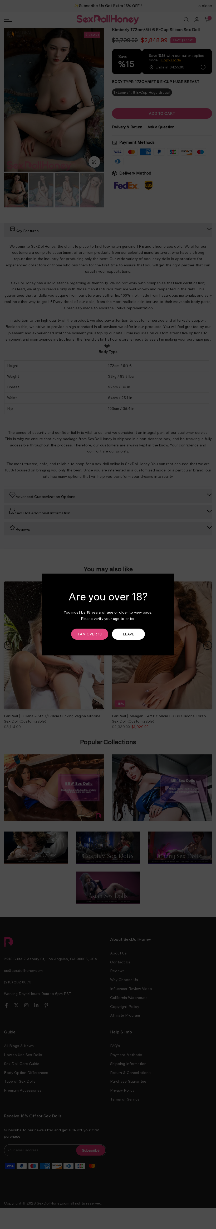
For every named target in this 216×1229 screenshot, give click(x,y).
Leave (128, 634)
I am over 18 (90, 634)
